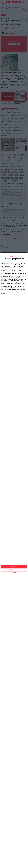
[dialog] (14, 548)
